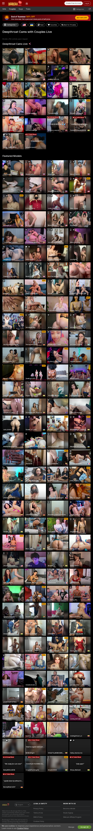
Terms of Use (38, 813)
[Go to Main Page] (15, 3)
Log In (87, 3)
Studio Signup (68, 813)
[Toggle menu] (3, 3)
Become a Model (69, 808)
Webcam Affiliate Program (72, 817)
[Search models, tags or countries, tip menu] (89, 9)
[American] (24, 25)
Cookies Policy (38, 821)
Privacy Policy (38, 808)
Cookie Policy (22, 828)
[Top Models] (26, 3)
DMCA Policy (38, 817)
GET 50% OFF (82, 18)
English (20, 805)
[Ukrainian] (31, 25)
